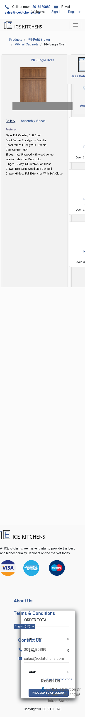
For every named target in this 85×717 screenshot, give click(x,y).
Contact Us (29, 640)
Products (15, 39)
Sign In (56, 12)
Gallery (10, 121)
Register (74, 12)
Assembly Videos (33, 121)
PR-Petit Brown (39, 39)
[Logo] (22, 535)
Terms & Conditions (34, 613)
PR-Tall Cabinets (27, 44)
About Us (23, 601)
